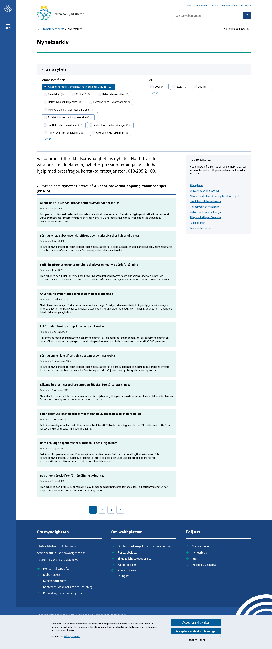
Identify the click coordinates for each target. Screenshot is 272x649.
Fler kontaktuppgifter (57, 568)
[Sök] (247, 15)
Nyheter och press (53, 29)
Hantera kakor (195, 640)
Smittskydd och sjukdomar (204, 190)
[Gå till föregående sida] (120, 510)
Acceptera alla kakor (195, 622)
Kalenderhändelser (200, 228)
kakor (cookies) (72, 636)
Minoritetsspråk (230, 5)
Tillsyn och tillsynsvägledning (206, 217)
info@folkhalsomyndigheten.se (56, 546)
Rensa (47, 139)
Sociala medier (201, 546)
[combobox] (211, 15)
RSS (194, 558)
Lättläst (214, 5)
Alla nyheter (196, 185)
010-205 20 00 (69, 560)
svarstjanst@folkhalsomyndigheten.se (61, 553)
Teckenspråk (200, 5)
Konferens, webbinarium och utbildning (68, 587)
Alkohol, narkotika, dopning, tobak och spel (214, 196)
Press (188, 5)
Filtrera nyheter (55, 69)
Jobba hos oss (51, 574)
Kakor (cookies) (127, 565)
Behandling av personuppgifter (62, 593)
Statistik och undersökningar (206, 212)
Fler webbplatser (128, 552)
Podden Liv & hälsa (204, 565)
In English (246, 5)
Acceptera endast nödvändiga (196, 631)
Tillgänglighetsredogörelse (134, 558)
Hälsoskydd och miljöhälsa (204, 206)
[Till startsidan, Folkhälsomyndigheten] (8, 8)
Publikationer (197, 222)
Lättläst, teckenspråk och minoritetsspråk (144, 546)
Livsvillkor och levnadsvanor (205, 201)
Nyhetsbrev (199, 552)
